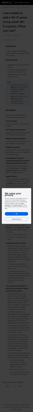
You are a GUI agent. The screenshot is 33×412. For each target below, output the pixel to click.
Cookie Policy (17, 205)
